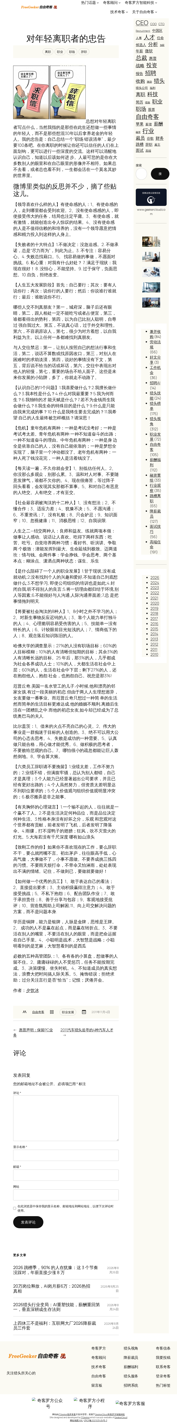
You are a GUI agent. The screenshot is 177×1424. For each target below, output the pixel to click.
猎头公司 (142, 88)
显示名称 (20, 1147)
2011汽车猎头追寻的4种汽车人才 (86, 1029)
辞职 (84, 52)
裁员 (140, 138)
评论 (17, 1093)
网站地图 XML (76, 1420)
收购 (140, 81)
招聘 (150, 73)
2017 (154, 618)
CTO (161, 24)
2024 (154, 582)
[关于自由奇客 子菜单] (156, 12)
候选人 (141, 45)
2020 (154, 603)
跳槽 (140, 144)
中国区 (157, 30)
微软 (149, 50)
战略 (140, 65)
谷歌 (150, 138)
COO (153, 24)
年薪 (139, 50)
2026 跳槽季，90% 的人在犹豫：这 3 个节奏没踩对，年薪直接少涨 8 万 (55, 1270)
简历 (139, 101)
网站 (16, 1186)
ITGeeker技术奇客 (67, 1414)
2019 (154, 608)
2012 (154, 644)
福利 (152, 88)
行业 (148, 131)
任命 (160, 37)
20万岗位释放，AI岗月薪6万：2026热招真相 (51, 1288)
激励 (149, 82)
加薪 (162, 45)
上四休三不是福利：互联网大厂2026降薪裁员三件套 (54, 1326)
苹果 (140, 123)
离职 (48, 52)
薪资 (148, 124)
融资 (138, 132)
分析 (153, 44)
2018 (154, 613)
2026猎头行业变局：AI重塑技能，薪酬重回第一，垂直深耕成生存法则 (56, 1307)
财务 (160, 138)
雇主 (157, 144)
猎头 (159, 80)
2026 (154, 577)
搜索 (139, 165)
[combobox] (141, 174)
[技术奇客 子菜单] (127, 12)
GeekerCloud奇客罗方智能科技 (110, 1414)
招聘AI (155, 382)
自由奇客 (38, 1012)
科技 (152, 94)
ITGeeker (85, 1417)
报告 (139, 73)
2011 (153, 649)
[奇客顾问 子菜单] (120, 3)
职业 (60, 52)
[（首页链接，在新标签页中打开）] (39, 7)
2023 (154, 587)
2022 (154, 592)
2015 (154, 628)
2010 (154, 654)
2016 (154, 623)
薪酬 (158, 124)
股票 (151, 109)
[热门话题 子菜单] (98, 3)
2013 (154, 638)
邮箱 (17, 1167)
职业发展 (68, 1012)
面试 (140, 150)
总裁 (141, 58)
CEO (142, 22)
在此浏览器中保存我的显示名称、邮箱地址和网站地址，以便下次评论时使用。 (65, 1208)
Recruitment (143, 31)
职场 (72, 52)
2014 (154, 633)
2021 (154, 597)
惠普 (153, 58)
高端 (148, 151)
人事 (139, 38)
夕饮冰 (32, 990)
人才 (149, 37)
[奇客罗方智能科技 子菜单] (156, 3)
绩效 (147, 102)
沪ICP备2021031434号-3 (95, 1420)
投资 (151, 65)
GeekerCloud (121, 1417)
